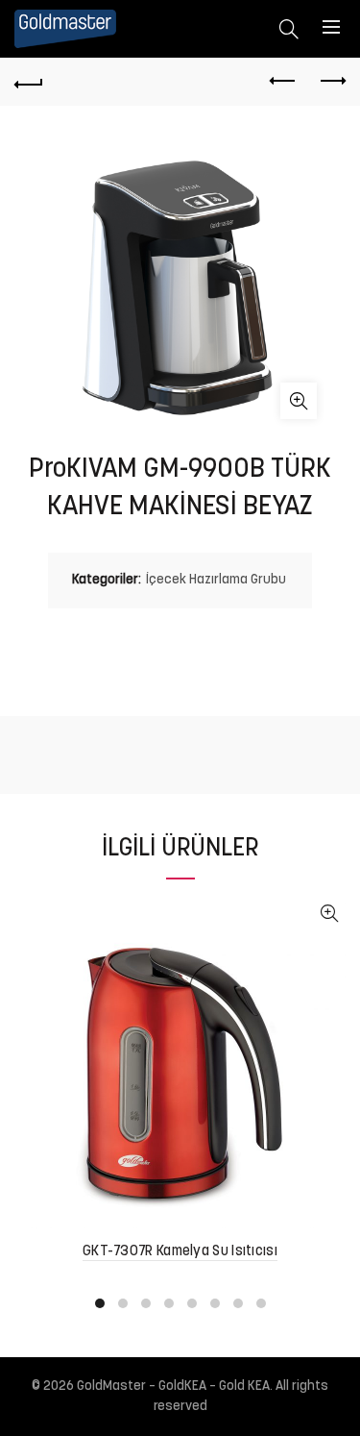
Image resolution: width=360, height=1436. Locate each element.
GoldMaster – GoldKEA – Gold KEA (173, 1386)
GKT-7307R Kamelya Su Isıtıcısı (180, 1252)
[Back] (29, 81)
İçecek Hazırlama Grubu (216, 580)
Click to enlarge (298, 401)
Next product (331, 81)
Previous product (283, 81)
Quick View (329, 913)
